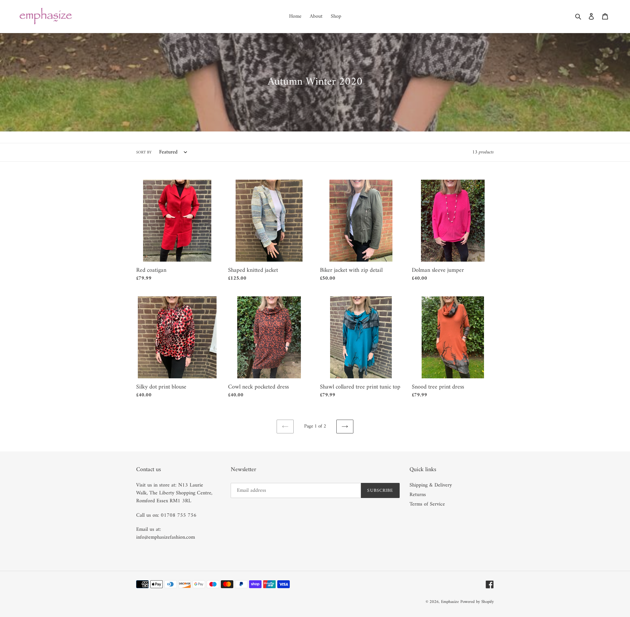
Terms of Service (427, 504)
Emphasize (450, 602)
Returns (418, 494)
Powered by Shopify (477, 602)
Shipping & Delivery (431, 485)
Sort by (144, 153)
